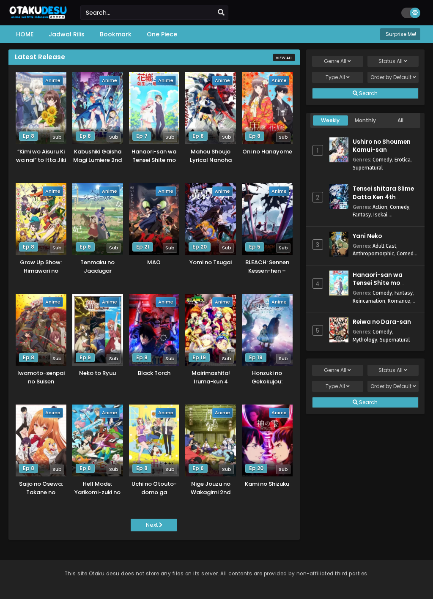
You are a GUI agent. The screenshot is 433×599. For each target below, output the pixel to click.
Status (390, 61)
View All (284, 57)
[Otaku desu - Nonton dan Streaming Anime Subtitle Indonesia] (38, 16)
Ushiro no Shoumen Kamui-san (382, 146)
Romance (399, 301)
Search (368, 93)
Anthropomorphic (373, 253)
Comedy (382, 159)
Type (335, 77)
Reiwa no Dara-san (382, 322)
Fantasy (362, 214)
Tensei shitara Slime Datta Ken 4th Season (383, 197)
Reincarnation (369, 301)
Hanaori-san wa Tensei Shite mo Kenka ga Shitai (378, 283)
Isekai (380, 214)
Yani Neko (367, 236)
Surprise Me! (400, 34)
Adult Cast (384, 246)
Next (152, 525)
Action (380, 207)
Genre (335, 61)
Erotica (403, 159)
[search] (221, 12)
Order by (390, 77)
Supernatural (368, 167)
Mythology (365, 339)
